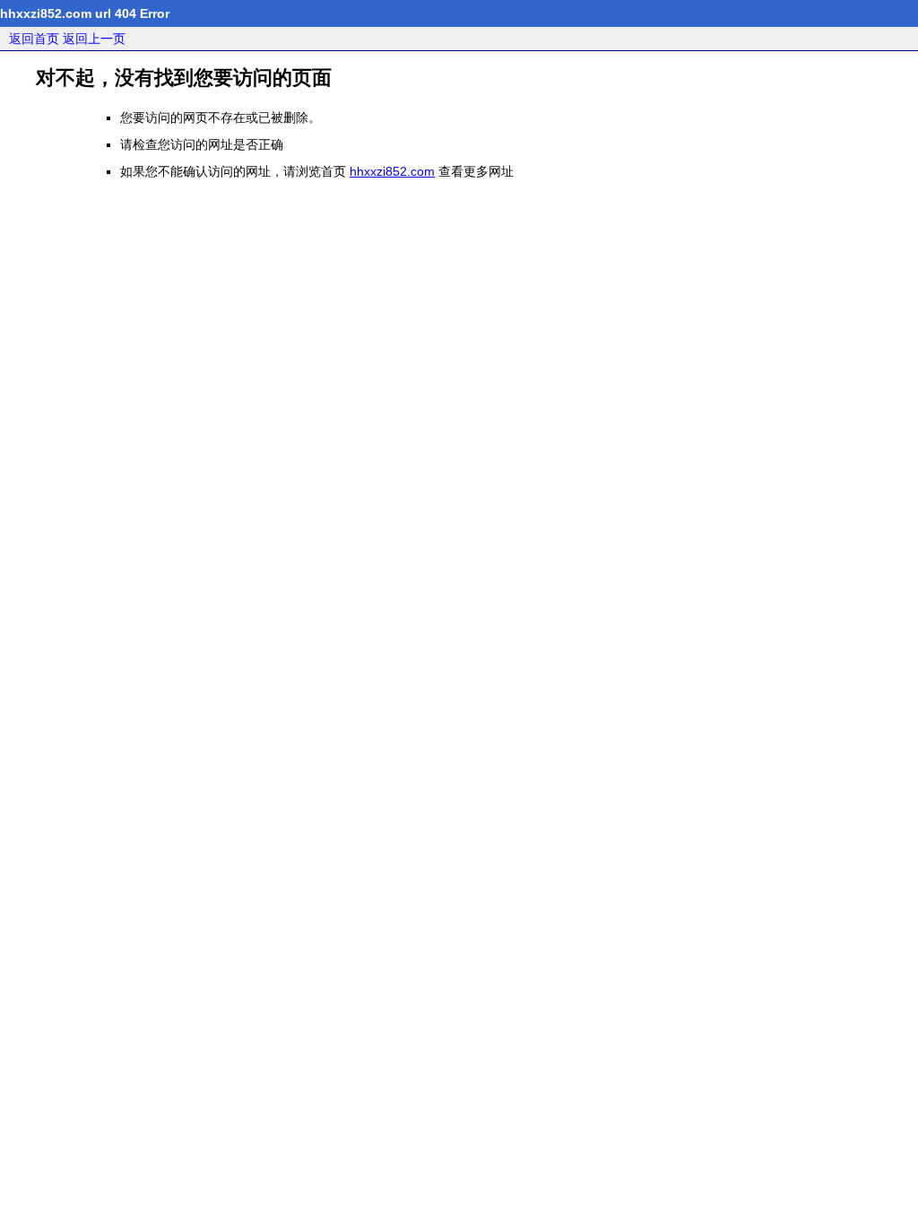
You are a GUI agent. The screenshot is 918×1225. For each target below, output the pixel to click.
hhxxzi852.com (392, 171)
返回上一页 (94, 38)
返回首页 (34, 38)
